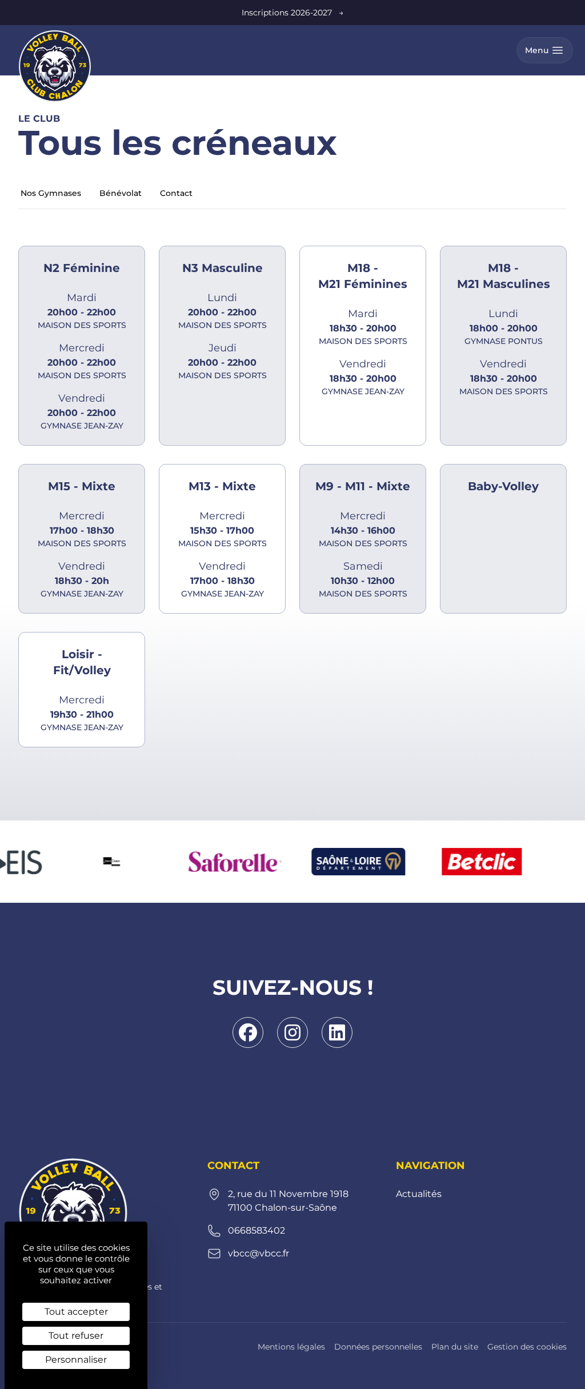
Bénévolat (120, 193)
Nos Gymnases (51, 193)
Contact (176, 193)
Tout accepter (76, 1311)
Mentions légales (291, 1347)
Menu (536, 50)
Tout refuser (76, 1335)
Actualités (419, 1193)
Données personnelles (378, 1347)
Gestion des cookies (527, 1347)
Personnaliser (76, 1359)
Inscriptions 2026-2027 (292, 12)
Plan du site (454, 1347)
